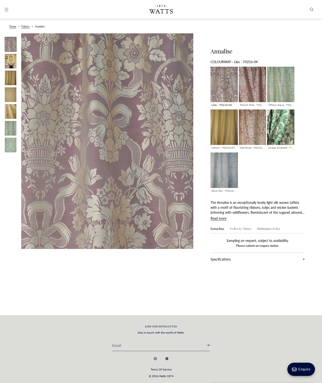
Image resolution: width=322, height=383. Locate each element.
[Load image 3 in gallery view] (11, 77)
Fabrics (25, 26)
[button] (311, 9)
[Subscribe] (204, 345)
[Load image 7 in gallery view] (11, 145)
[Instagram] (155, 358)
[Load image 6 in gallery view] (11, 128)
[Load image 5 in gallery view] (11, 111)
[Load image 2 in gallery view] (11, 61)
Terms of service (161, 369)
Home (12, 26)
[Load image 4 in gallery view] (11, 94)
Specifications (221, 259)
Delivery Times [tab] (241, 228)
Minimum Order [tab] (269, 228)
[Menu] (10, 9)
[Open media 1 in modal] (107, 141)
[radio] (224, 87)
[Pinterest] (167, 358)
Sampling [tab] (217, 228)
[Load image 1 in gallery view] (11, 44)
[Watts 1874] (161, 9)
